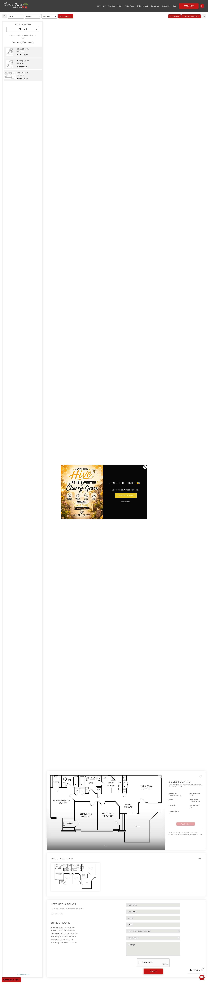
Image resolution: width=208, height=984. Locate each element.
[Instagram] (55, 918)
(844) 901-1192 (57, 914)
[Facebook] (51, 918)
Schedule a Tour (11, 980)
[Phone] (202, 6)
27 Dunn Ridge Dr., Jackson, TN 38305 (67, 909)
